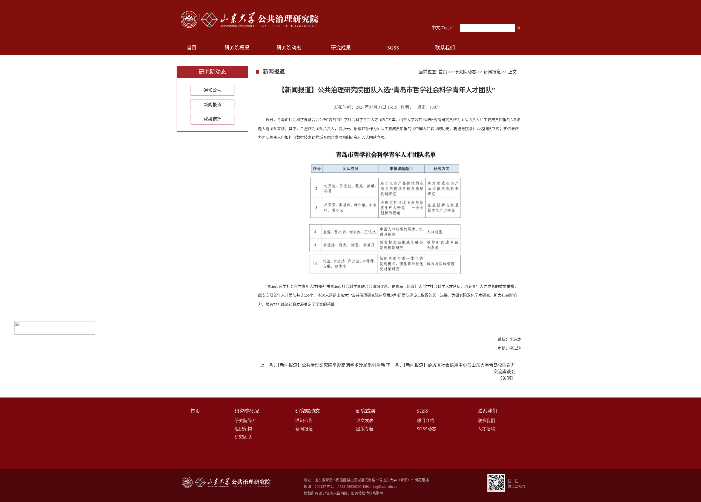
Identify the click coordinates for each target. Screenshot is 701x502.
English (448, 27)
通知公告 (212, 90)
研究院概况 (246, 411)
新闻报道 (212, 104)
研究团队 (243, 437)
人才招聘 (486, 428)
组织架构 (243, 428)
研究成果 (366, 411)
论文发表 (365, 420)
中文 (436, 27)
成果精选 (212, 119)
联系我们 (486, 420)
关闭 (506, 378)
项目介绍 (425, 420)
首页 (192, 48)
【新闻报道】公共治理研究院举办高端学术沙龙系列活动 (331, 365)
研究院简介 (245, 420)
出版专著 (365, 428)
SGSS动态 (426, 428)
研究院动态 (465, 71)
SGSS (423, 411)
